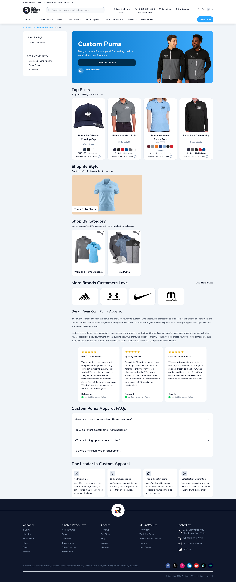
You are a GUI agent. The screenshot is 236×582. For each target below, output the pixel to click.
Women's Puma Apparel (40, 60)
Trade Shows (68, 542)
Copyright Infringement (109, 565)
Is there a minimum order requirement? (98, 451)
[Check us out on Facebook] (168, 565)
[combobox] (75, 10)
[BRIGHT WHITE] (134, 149)
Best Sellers (147, 19)
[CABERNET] (149, 146)
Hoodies (27, 534)
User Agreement (68, 565)
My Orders (145, 529)
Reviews (105, 529)
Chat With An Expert (193, 543)
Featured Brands (45, 27)
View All (105, 547)
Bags (64, 534)
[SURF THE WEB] (160, 146)
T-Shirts (26, 529)
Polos (26, 547)
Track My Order (147, 534)
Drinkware (67, 538)
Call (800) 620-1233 (193, 538)
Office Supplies (69, 547)
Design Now (205, 19)
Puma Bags (34, 65)
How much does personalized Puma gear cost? (103, 419)
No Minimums (68, 529)
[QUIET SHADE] (130, 149)
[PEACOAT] (114, 149)
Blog (103, 538)
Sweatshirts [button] (45, 19)
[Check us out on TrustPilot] (210, 565)
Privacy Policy (83, 565)
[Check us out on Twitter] (175, 565)
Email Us (187, 549)
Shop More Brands (204, 283)
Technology (67, 551)
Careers (104, 542)
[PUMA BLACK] (88, 149)
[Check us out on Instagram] (182, 565)
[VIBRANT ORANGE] (156, 146)
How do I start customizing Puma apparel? (101, 430)
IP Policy (125, 565)
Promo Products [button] (113, 19)
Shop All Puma (107, 62)
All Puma (33, 69)
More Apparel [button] (92, 19)
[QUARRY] (152, 146)
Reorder (143, 542)
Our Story (105, 534)
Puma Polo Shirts (37, 42)
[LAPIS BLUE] (126, 149)
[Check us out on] (189, 565)
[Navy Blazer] (84, 149)
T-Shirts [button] (29, 19)
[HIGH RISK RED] (122, 149)
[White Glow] (92, 149)
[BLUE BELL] (164, 146)
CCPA (94, 565)
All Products (29, 27)
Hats (25, 542)
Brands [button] (131, 19)
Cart (205, 9)
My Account (184, 9)
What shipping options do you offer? (97, 440)
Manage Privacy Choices (47, 565)
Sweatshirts (28, 538)
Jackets (26, 551)
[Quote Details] (99, 156)
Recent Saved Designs (150, 538)
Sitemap (134, 565)
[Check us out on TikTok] (203, 565)
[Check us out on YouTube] (196, 565)
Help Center (145, 547)
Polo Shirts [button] (74, 19)
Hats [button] (59, 19)
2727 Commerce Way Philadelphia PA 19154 (194, 531)
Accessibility (29, 565)
